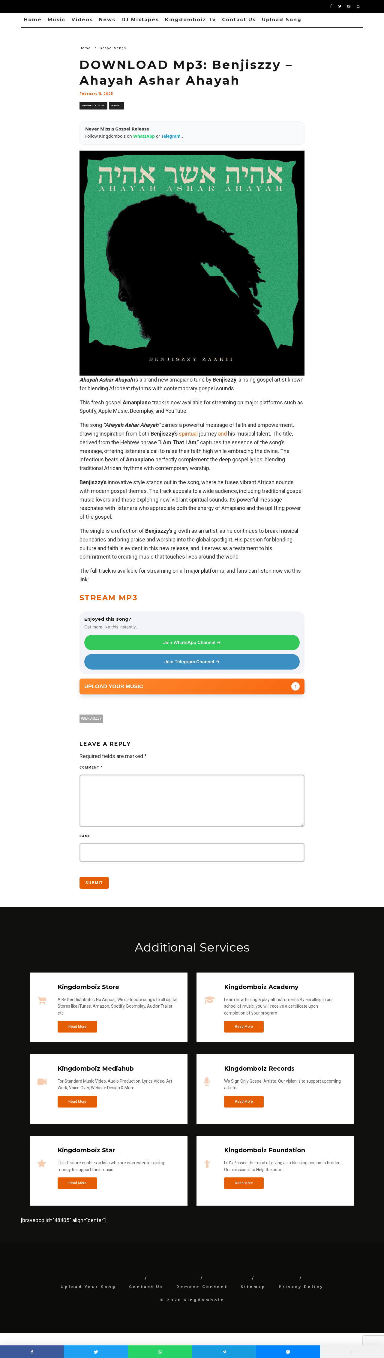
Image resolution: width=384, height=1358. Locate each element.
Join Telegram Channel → (192, 661)
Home (33, 19)
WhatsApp (144, 136)
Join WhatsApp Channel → (192, 642)
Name (85, 836)
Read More (77, 1026)
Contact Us (239, 19)
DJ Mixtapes (140, 19)
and (222, 433)
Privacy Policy (301, 1287)
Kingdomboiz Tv (190, 19)
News (107, 19)
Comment (91, 767)
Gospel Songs (93, 105)
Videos (82, 19)
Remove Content (202, 1287)
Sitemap (253, 1287)
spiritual (188, 433)
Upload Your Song (88, 1287)
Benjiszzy (92, 718)
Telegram (171, 136)
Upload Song (282, 19)
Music (57, 19)
